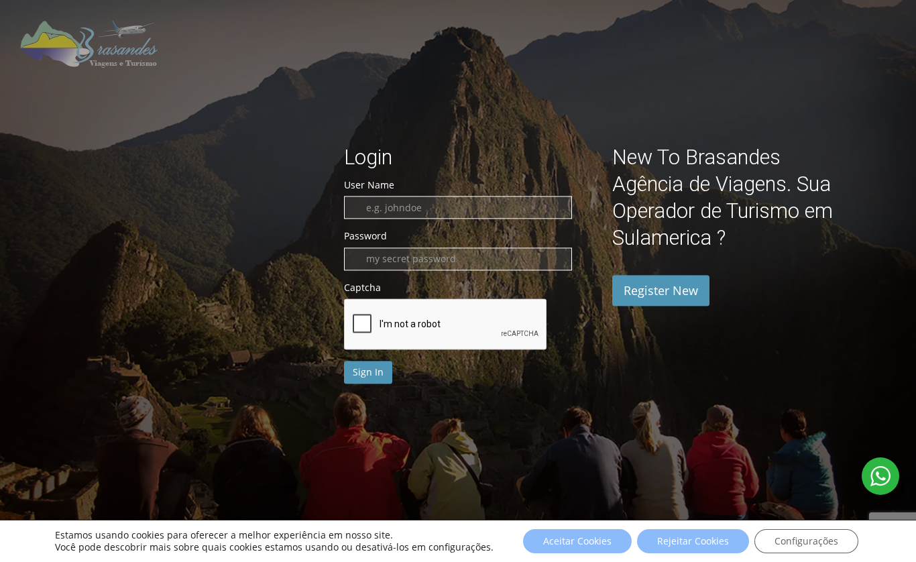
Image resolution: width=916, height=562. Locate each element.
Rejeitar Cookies (693, 541)
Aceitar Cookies (577, 541)
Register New (661, 290)
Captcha (362, 287)
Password (365, 236)
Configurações (806, 541)
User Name (369, 184)
